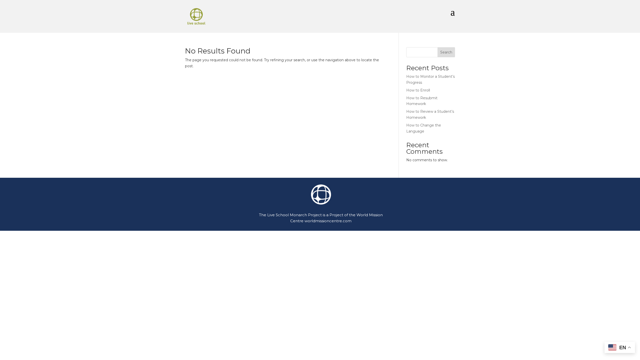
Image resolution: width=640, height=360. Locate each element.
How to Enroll (418, 90)
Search (446, 52)
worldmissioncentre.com (328, 220)
